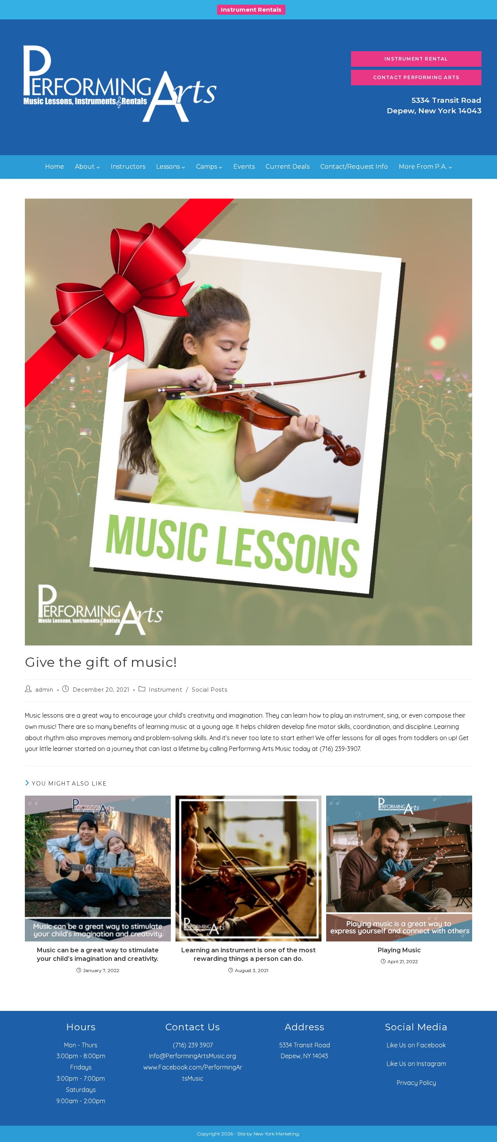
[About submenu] (98, 167)
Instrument (165, 689)
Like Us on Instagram (416, 1064)
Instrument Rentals (251, 9)
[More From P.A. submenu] (450, 167)
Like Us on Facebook (416, 1045)
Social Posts (209, 689)
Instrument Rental (416, 59)
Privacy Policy (416, 1083)
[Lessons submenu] (183, 167)
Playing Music (399, 950)
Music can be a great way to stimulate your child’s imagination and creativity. (98, 954)
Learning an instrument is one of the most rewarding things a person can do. (248, 954)
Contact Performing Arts (416, 77)
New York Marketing (276, 1134)
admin (44, 689)
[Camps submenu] (220, 167)
